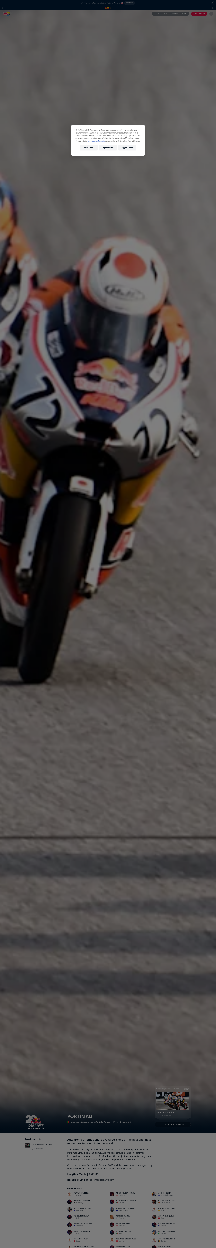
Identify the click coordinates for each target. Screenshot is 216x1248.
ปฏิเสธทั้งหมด (108, 148)
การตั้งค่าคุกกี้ (88, 148)
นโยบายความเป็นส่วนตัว (96, 141)
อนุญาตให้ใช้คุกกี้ (127, 148)
